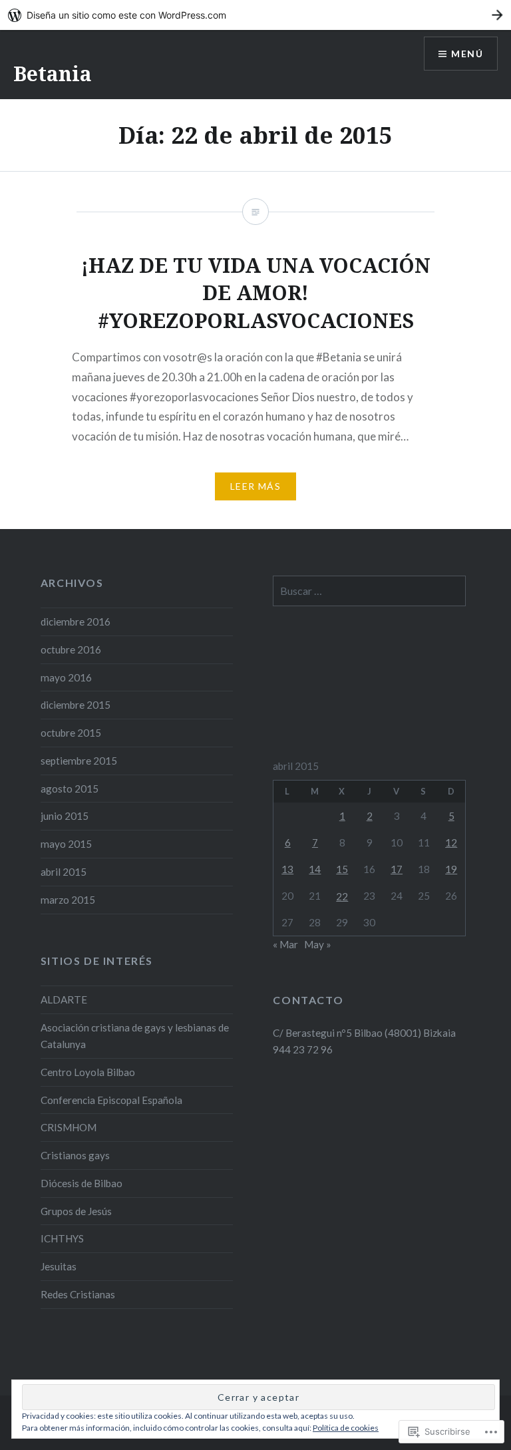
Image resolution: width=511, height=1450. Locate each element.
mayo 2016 (66, 677)
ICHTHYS (62, 1238)
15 (342, 869)
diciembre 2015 (75, 705)
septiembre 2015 (79, 761)
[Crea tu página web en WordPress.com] (255, 15)
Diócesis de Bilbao (81, 1183)
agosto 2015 (69, 789)
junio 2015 (64, 816)
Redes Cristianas (78, 1294)
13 (287, 869)
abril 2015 (63, 872)
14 (315, 869)
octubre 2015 (71, 733)
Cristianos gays (75, 1155)
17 (397, 869)
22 (342, 896)
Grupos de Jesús (76, 1211)
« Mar (285, 944)
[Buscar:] (369, 591)
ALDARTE (64, 999)
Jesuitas (59, 1266)
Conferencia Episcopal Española (111, 1100)
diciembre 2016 (75, 622)
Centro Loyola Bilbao (88, 1072)
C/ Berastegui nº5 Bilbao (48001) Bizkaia (364, 1033)
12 (451, 842)
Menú (467, 53)
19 (451, 869)
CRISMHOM (68, 1127)
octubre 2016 (71, 649)
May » (317, 944)
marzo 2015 (68, 900)
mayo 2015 (66, 844)
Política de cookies (346, 1428)
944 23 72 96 (303, 1049)
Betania (52, 73)
